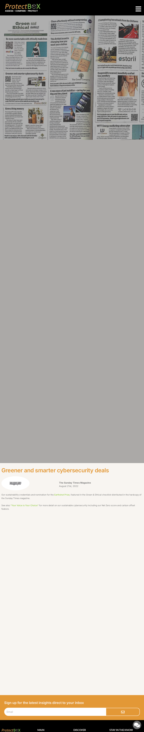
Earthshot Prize (62, 494)
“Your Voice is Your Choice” (25, 505)
